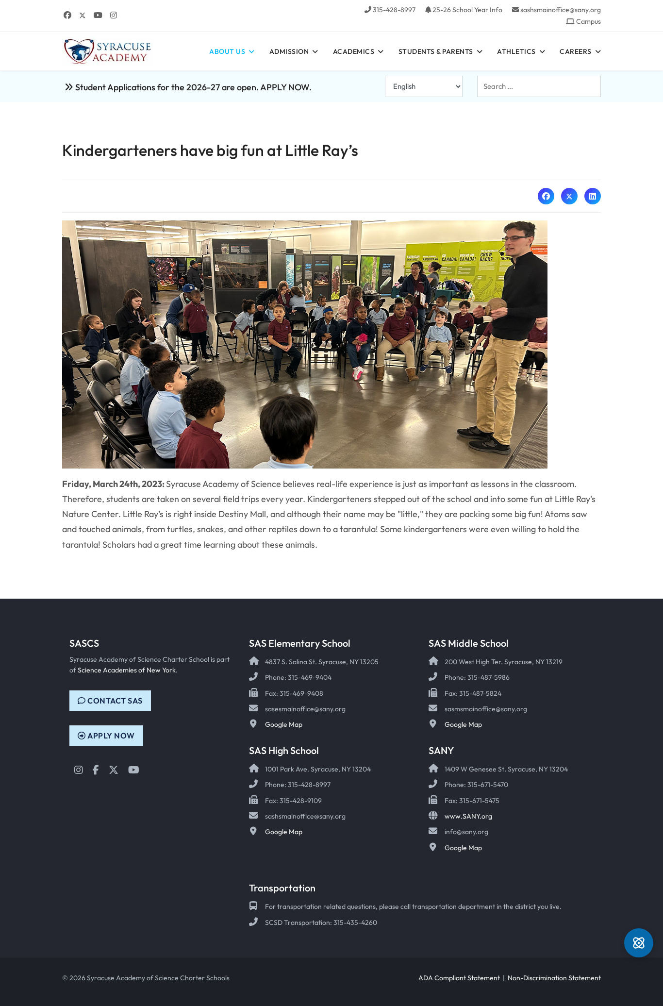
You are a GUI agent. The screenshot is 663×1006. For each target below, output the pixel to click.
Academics (354, 51)
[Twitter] (82, 15)
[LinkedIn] (592, 196)
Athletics (516, 51)
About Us (227, 51)
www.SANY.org (468, 816)
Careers (576, 51)
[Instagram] (113, 15)
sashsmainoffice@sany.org (560, 9)
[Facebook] (67, 15)
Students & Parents (435, 51)
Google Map (283, 724)
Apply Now (110, 735)
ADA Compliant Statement (459, 977)
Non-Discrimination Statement (554, 977)
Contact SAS (114, 700)
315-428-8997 (394, 9)
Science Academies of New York (127, 670)
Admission (289, 51)
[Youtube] (98, 15)
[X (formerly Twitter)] (569, 196)
